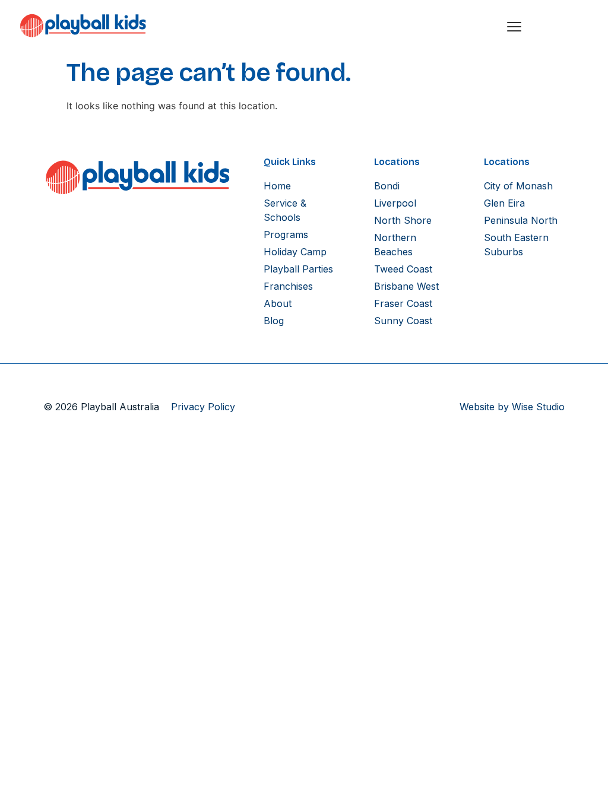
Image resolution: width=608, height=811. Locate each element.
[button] (514, 25)
